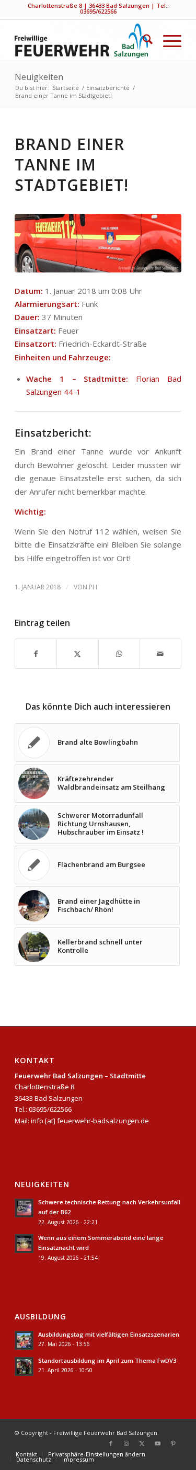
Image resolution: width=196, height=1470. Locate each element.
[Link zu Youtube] (158, 1443)
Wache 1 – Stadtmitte (76, 378)
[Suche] (142, 41)
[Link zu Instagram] (126, 1443)
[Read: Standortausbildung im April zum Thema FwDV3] (24, 1366)
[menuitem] (142, 41)
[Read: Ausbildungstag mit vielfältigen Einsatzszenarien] (24, 1340)
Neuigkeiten (39, 77)
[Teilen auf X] (77, 653)
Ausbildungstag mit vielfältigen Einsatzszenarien (108, 1334)
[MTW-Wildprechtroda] (98, 243)
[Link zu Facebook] (111, 1443)
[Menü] (167, 41)
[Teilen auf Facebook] (35, 653)
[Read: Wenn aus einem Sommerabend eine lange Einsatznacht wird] (24, 1243)
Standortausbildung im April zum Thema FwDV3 (107, 1360)
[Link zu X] (142, 1443)
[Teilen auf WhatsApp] (119, 653)
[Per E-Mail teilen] (160, 653)
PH (93, 587)
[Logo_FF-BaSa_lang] (81, 41)
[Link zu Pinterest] (173, 1443)
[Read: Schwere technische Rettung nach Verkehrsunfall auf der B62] (24, 1208)
